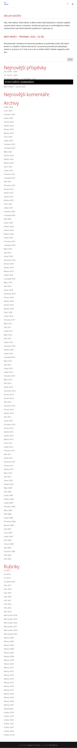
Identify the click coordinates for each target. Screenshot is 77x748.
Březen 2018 (9, 309)
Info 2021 (7, 600)
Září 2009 (7, 492)
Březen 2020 (9, 234)
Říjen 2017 (8, 323)
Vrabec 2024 (9, 731)
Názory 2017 (9, 690)
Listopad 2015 (9, 357)
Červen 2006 (9, 544)
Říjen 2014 (8, 379)
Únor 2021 (8, 204)
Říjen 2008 (8, 510)
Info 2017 (7, 585)
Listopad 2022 (9, 148)
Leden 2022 (8, 170)
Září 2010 (7, 477)
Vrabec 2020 (9, 720)
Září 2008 (7, 514)
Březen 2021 (9, 200)
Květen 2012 (9, 432)
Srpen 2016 (8, 342)
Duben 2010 (8, 484)
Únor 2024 (8, 111)
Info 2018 (7, 589)
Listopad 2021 (9, 178)
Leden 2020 (8, 238)
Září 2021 (7, 181)
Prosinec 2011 (9, 450)
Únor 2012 (8, 443)
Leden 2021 (8, 208)
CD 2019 (7, 578)
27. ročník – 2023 (10, 75)
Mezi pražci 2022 (10, 630)
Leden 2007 (8, 536)
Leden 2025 (8, 107)
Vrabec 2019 (9, 716)
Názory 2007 (9, 652)
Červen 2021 (9, 189)
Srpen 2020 (8, 223)
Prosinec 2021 (9, 174)
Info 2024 (7, 611)
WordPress (53, 745)
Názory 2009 (9, 660)
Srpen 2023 (8, 118)
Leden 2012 (8, 447)
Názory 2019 (9, 697)
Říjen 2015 (8, 361)
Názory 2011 (9, 667)
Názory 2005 (9, 645)
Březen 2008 (9, 525)
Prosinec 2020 (9, 211)
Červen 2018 (9, 297)
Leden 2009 (8, 503)
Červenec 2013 (9, 406)
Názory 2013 (9, 675)
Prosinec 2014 (9, 376)
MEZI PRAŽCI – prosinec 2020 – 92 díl (24, 36)
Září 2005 (7, 548)
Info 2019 (7, 593)
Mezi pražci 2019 (10, 619)
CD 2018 (7, 574)
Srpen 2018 (8, 290)
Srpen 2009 (8, 495)
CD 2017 (7, 570)
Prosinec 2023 (9, 114)
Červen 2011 (9, 465)
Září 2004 (7, 555)
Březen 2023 (9, 133)
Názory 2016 (9, 686)
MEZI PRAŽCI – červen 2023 (14, 87)
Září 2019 (7, 253)
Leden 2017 (8, 331)
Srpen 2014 (8, 387)
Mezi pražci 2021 (10, 626)
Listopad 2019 (9, 245)
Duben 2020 (8, 230)
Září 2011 (7, 454)
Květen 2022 (9, 159)
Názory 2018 (9, 694)
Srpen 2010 (8, 480)
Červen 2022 (9, 155)
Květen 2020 (9, 226)
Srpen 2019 (8, 256)
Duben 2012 (8, 436)
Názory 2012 (9, 671)
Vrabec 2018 (9, 712)
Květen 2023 (9, 126)
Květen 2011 (9, 469)
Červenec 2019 (9, 260)
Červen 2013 (9, 409)
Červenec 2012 (9, 424)
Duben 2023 (8, 129)
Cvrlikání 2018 (9, 582)
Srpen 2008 (8, 518)
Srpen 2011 (8, 458)
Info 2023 (7, 608)
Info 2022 (7, 604)
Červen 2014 (9, 394)
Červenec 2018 (9, 294)
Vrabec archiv (9, 735)
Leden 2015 (8, 372)
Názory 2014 (9, 679)
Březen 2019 (9, 271)
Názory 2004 (9, 641)
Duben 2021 (8, 196)
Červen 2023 (9, 122)
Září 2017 (7, 327)
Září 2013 (7, 402)
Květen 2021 (9, 193)
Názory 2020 (9, 701)
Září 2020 (7, 219)
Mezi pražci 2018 (10, 615)
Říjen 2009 (8, 488)
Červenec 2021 (9, 185)
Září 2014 (7, 383)
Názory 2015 (9, 682)
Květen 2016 (9, 350)
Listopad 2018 (9, 279)
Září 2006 (7, 540)
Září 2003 (7, 559)
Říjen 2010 (8, 473)
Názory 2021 (9, 705)
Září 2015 (7, 365)
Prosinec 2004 (9, 551)
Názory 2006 (9, 649)
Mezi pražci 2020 (10, 623)
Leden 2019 (8, 275)
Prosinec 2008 (9, 506)
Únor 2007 (8, 533)
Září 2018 (7, 286)
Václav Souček (12, 15)
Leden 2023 (8, 140)
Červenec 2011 (9, 462)
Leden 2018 (8, 316)
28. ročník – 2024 (10, 71)
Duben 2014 (8, 398)
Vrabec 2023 (9, 727)
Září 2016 (7, 338)
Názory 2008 (9, 656)
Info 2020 (7, 596)
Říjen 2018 (8, 282)
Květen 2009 (9, 499)
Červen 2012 (9, 428)
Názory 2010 (9, 664)
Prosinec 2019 (9, 241)
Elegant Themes (34, 745)
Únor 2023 (8, 137)
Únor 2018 (8, 312)
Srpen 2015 (8, 368)
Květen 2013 (9, 413)
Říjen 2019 (8, 249)
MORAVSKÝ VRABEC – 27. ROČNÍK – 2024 (20, 79)
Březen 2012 (9, 439)
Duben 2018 (8, 305)
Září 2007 (7, 529)
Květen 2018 (9, 301)
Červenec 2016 (9, 346)
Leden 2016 (8, 353)
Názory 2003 (9, 638)
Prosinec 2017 (9, 320)
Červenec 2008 (9, 521)
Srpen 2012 (8, 421)
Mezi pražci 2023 (10, 634)
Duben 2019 (8, 267)
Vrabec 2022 (9, 723)
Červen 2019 (9, 264)
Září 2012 (7, 417)
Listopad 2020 (9, 215)
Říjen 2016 (8, 335)
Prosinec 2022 (9, 144)
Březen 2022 (9, 163)
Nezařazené (8, 709)
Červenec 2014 (9, 391)
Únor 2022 (8, 167)
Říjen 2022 (8, 152)
